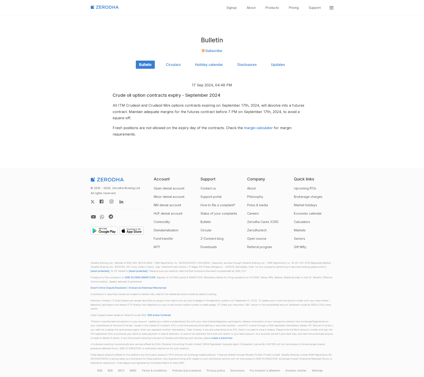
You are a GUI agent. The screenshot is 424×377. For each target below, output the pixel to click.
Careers (253, 213)
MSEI (133, 370)
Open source (256, 238)
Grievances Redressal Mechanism (148, 287)
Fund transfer (163, 238)
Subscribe (213, 50)
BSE (110, 370)
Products (272, 7)
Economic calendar (308, 213)
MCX (121, 370)
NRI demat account (167, 205)
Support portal (211, 197)
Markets (300, 230)
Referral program (259, 247)
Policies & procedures (186, 370)
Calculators (302, 222)
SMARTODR (148, 277)
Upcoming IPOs (305, 188)
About (251, 7)
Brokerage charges (308, 197)
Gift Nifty (300, 247)
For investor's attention (265, 370)
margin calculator (258, 128)
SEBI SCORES (132, 277)
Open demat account (169, 188)
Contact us (208, 188)
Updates (278, 64)
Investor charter (296, 370)
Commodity (162, 222)
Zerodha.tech (257, 230)
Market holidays (305, 205)
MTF (157, 247)
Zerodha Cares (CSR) (263, 222)
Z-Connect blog (212, 238)
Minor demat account (169, 197)
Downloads (209, 247)
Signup (232, 7)
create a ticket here (221, 338)
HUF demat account (168, 213)
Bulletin (145, 64)
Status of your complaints (219, 213)
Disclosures (247, 64)
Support (315, 7)
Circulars (173, 64)
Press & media (257, 205)
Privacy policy (216, 370)
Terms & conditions (154, 370)
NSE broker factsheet (159, 315)
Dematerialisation (166, 230)
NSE (99, 370)
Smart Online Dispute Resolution (109, 287)
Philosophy (255, 197)
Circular (206, 230)
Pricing (294, 7)
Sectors (299, 238)
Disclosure (237, 370)
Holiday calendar (209, 64)
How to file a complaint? (218, 205)
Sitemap (317, 370)
